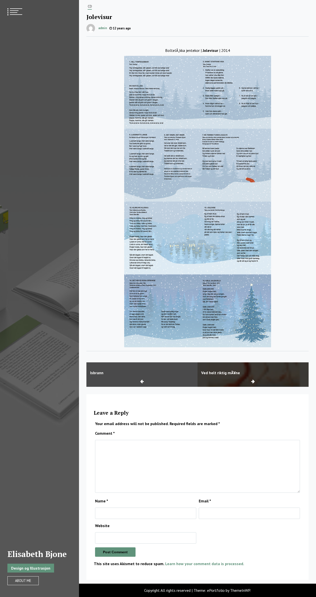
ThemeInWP (240, 590)
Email (205, 500)
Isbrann (96, 372)
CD (90, 6)
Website (102, 525)
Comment (105, 433)
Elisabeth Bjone (37, 554)
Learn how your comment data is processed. (204, 563)
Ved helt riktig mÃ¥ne (220, 372)
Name (101, 500)
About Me (23, 580)
